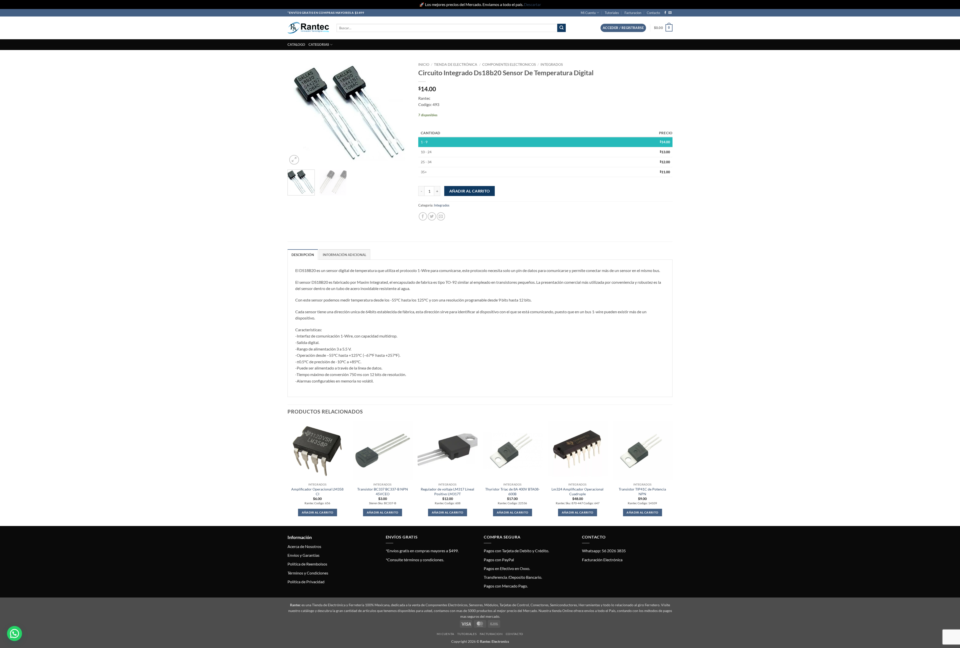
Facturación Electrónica (602, 559)
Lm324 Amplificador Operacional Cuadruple (578, 491)
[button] (623, 28)
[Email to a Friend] (441, 216)
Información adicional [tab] (344, 255)
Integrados (551, 64)
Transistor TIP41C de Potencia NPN (642, 491)
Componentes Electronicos (509, 64)
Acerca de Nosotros (304, 546)
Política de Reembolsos (307, 564)
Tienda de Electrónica (455, 64)
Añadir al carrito (469, 191)
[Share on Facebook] (423, 216)
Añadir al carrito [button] (318, 512)
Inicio (423, 64)
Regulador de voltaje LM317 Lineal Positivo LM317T (447, 491)
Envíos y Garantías (304, 555)
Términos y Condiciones (308, 572)
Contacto (653, 13)
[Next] (402, 113)
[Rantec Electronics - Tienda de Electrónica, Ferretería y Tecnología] (308, 28)
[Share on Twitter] (432, 216)
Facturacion (632, 13)
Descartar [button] (532, 4)
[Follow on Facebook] (665, 12)
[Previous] (296, 113)
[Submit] (561, 28)
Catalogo (296, 44)
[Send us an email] (670, 12)
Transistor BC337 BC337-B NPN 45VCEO (382, 491)
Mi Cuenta (588, 13)
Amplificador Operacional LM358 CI (317, 491)
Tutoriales (612, 13)
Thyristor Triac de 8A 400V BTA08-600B (512, 491)
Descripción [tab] (303, 255)
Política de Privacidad (306, 581)
